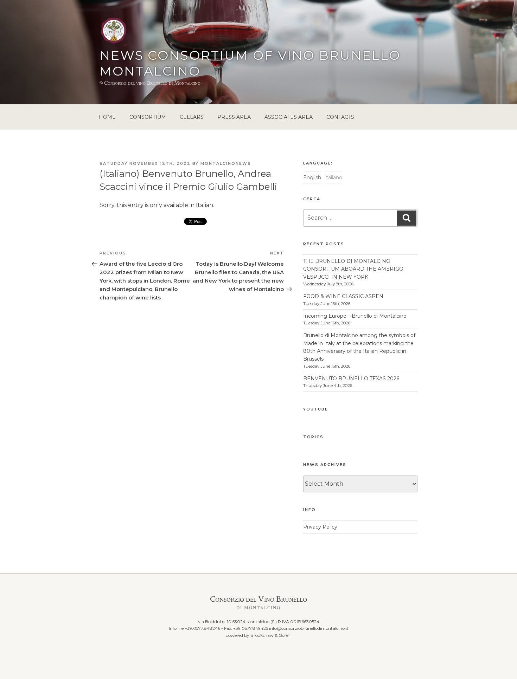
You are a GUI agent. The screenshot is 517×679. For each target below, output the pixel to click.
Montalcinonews (225, 163)
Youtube (315, 409)
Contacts (340, 117)
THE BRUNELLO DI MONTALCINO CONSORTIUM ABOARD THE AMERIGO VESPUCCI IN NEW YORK (353, 269)
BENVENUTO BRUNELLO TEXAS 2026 (351, 378)
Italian (204, 205)
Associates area (288, 117)
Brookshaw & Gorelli (271, 635)
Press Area (234, 117)
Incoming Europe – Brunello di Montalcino (355, 316)
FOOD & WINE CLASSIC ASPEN (343, 296)
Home (107, 117)
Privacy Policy (320, 527)
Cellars (192, 117)
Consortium (147, 117)
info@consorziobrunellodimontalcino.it (309, 628)
